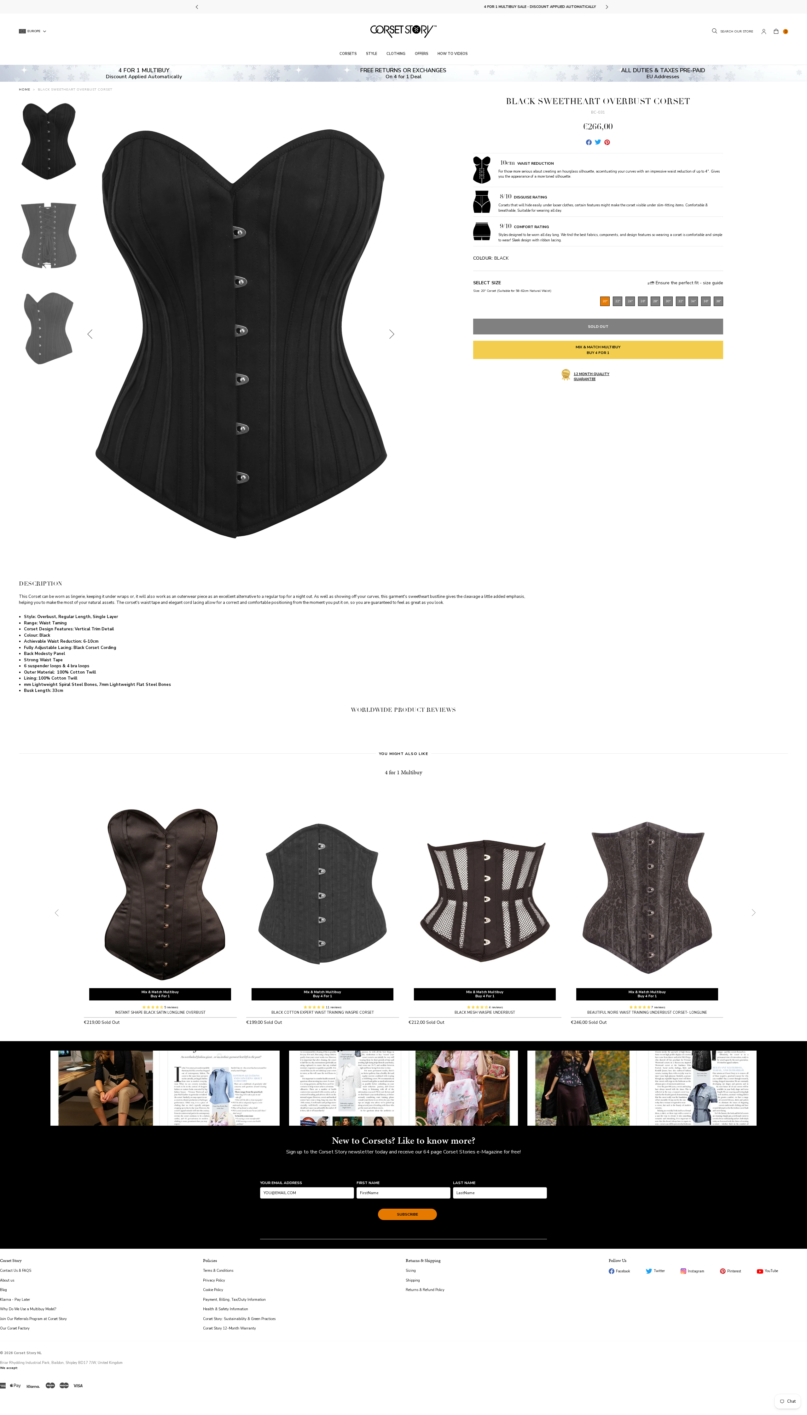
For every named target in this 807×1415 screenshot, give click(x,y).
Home (24, 89)
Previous (197, 7)
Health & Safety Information (225, 1309)
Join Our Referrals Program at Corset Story (33, 1319)
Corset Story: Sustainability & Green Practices (239, 1319)
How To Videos (452, 53)
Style (371, 53)
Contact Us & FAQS (15, 1270)
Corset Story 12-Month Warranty (229, 1328)
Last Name (464, 1182)
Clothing (395, 53)
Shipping (413, 1280)
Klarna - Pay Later (15, 1299)
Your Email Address (281, 1182)
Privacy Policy (214, 1280)
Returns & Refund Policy (425, 1290)
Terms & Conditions (218, 1270)
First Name (368, 1182)
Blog (3, 1290)
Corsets (348, 53)
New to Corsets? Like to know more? (403, 1140)
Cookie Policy (213, 1290)
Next (606, 7)
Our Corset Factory (15, 1328)
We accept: (9, 1368)
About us (7, 1280)
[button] (153, 1007)
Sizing (411, 1270)
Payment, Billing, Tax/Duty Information (234, 1299)
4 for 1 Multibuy (403, 772)
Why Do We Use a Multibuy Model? (28, 1309)
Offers (421, 53)
